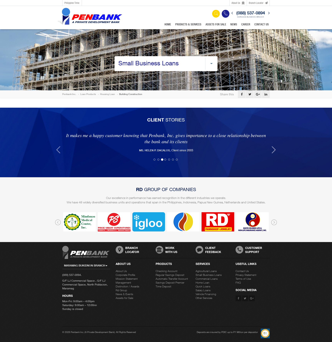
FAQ (238, 276)
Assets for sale (216, 24)
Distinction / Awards (127, 280)
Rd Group (121, 284)
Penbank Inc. (69, 94)
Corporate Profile (125, 268)
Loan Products (88, 94)
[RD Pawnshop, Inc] (218, 215)
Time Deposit (163, 280)
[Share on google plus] (258, 94)
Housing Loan (107, 94)
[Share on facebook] (242, 94)
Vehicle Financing (206, 288)
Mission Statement (127, 272)
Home (167, 24)
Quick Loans (203, 280)
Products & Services (188, 24)
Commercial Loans (207, 272)
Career (245, 24)
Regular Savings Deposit (170, 268)
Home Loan (202, 276)
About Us (236, 2)
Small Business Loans (209, 268)
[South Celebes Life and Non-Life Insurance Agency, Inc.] (252, 215)
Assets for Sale (124, 291)
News (233, 24)
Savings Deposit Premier (170, 276)
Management (123, 276)
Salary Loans (203, 284)
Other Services (204, 291)
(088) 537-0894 (250, 12)
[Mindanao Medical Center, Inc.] (79, 215)
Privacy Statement (246, 268)
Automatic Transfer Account (172, 272)
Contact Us (261, 24)
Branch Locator (256, 2)
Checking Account (166, 264)
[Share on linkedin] (266, 94)
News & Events (124, 288)
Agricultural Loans (206, 264)
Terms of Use (243, 272)
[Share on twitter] (250, 94)
